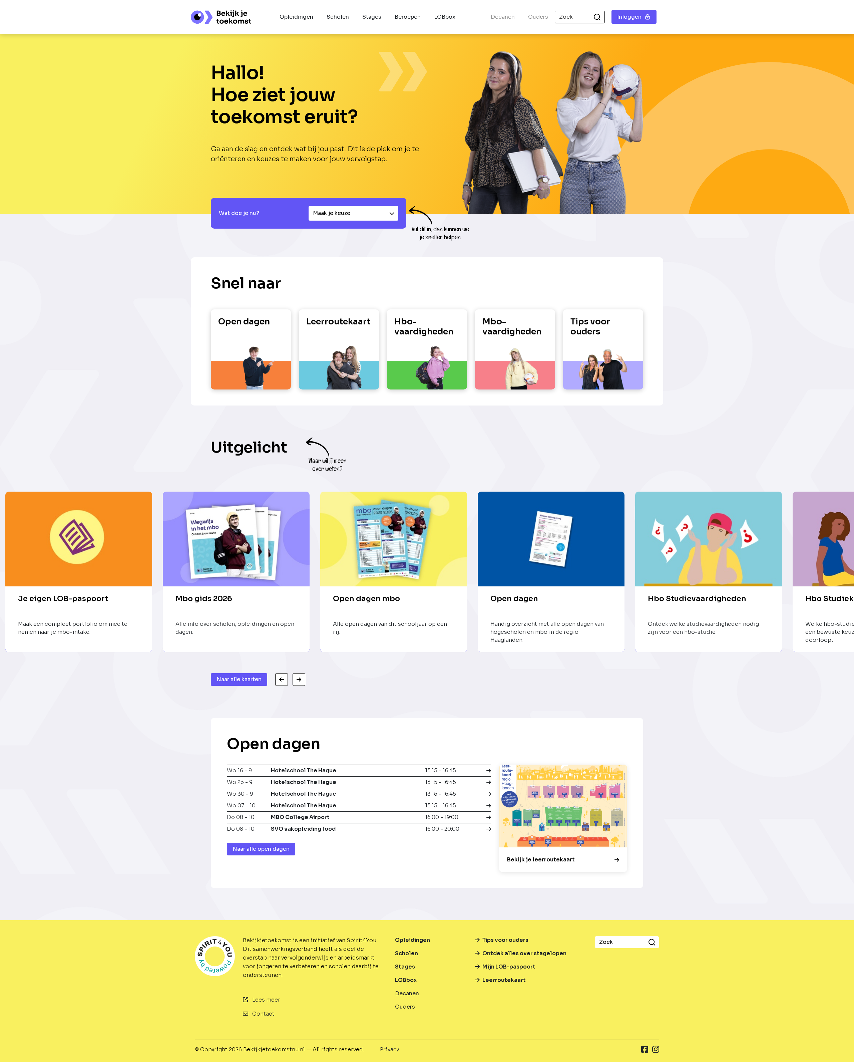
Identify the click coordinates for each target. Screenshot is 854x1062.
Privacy (389, 1049)
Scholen (338, 16)
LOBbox (444, 16)
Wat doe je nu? (239, 213)
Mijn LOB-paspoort (508, 966)
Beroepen (408, 16)
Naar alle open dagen (261, 848)
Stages (371, 16)
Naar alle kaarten (239, 679)
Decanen (503, 16)
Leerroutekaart (504, 980)
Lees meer (265, 999)
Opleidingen (296, 16)
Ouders (538, 16)
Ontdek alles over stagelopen (524, 953)
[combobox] (353, 213)
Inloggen (629, 16)
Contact (263, 1013)
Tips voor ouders (505, 940)
